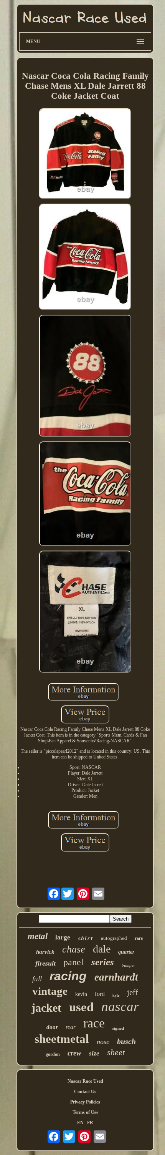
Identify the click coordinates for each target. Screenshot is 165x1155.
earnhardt (116, 977)
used (81, 1007)
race (94, 1023)
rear (71, 1027)
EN (80, 1122)
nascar (120, 1006)
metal (38, 936)
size (94, 1053)
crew (74, 1053)
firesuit (45, 963)
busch (126, 1041)
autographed (114, 938)
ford (100, 994)
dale (102, 949)
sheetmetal (62, 1038)
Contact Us (85, 1091)
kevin (81, 994)
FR (90, 1122)
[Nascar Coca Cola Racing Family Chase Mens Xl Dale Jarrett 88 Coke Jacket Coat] (85, 154)
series (102, 962)
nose (103, 1041)
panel (73, 962)
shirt (85, 938)
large (62, 937)
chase (73, 949)
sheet (116, 1052)
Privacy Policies (85, 1102)
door (52, 1027)
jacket (46, 1007)
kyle (115, 995)
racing (68, 976)
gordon (53, 1054)
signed (118, 1028)
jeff (132, 992)
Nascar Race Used (85, 1081)
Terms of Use (85, 1112)
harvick (45, 952)
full (37, 979)
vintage (50, 991)
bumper (128, 965)
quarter (126, 952)
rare (139, 938)
